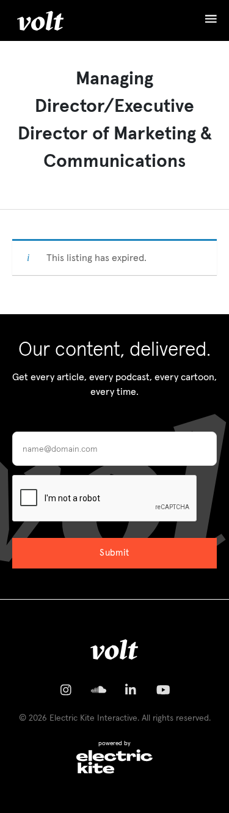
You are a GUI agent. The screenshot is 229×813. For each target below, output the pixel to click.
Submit (114, 552)
